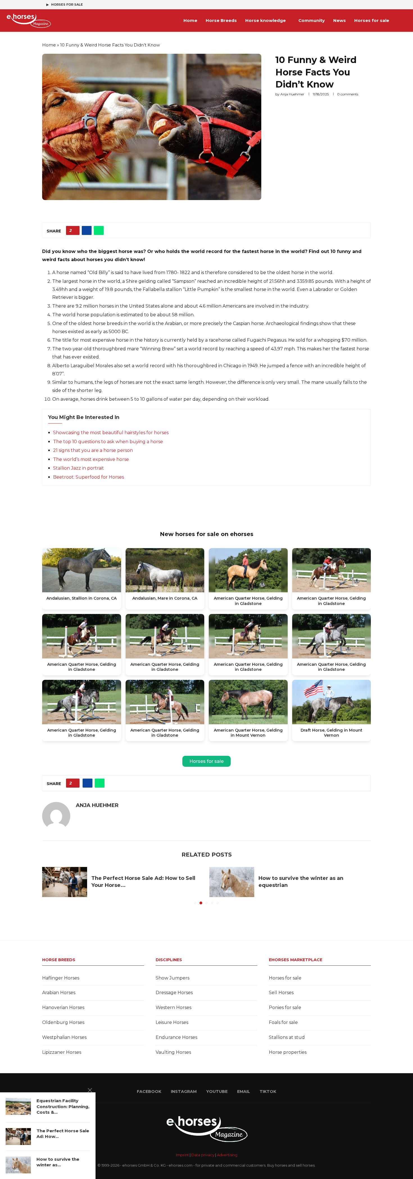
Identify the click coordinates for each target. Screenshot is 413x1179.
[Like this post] (74, 230)
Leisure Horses (172, 1022)
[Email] (363, 4)
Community (311, 20)
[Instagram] (350, 4)
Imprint (182, 1155)
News (339, 20)
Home (190, 20)
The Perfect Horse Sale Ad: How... (63, 1133)
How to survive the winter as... (58, 1161)
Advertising (227, 1155)
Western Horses (173, 1007)
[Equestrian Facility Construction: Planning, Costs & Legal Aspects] (18, 1106)
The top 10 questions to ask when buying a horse (108, 441)
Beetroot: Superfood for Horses (88, 477)
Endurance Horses (176, 1037)
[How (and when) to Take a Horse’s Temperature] (231, 882)
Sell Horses (281, 992)
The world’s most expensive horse (91, 459)
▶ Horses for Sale (64, 4)
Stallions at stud (287, 1037)
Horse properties (288, 1052)
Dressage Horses (174, 992)
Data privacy (202, 1155)
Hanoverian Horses (63, 1007)
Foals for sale (283, 1022)
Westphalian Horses (64, 1037)
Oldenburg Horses (63, 1022)
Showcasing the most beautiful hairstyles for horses (111, 432)
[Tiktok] (369, 4)
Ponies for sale (285, 1007)
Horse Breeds (221, 20)
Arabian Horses (58, 992)
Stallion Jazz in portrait (78, 468)
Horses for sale (371, 20)
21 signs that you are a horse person (93, 450)
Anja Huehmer (292, 94)
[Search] (404, 20)
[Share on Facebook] (87, 230)
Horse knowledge (265, 20)
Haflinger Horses (60, 978)
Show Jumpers (172, 978)
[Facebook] (343, 4)
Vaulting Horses (173, 1052)
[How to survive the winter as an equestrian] (64, 882)
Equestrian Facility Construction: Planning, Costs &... (63, 1106)
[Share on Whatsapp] (99, 230)
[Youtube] (356, 4)
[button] (50, 885)
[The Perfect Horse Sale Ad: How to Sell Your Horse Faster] (18, 1136)
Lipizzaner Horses (61, 1052)
